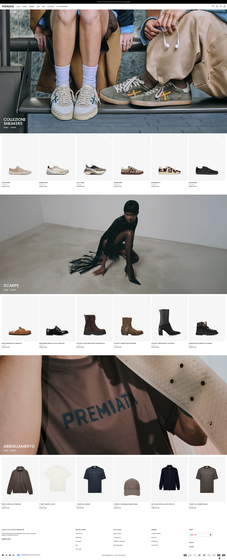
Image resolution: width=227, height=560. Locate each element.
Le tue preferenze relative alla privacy (30, 555)
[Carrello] (224, 6)
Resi (77, 545)
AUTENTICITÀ (154, 545)
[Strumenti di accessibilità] (219, 558)
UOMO (6, 127)
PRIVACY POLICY (118, 533)
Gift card (78, 549)
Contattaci (79, 533)
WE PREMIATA (154, 541)
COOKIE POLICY (117, 537)
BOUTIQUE (154, 537)
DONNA (13, 127)
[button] (37, 136)
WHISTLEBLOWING (118, 545)
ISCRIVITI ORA (6, 539)
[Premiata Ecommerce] (8, 6)
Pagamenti (78, 541)
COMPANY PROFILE (156, 533)
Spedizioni (78, 537)
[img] (3, 555)
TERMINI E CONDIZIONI (119, 541)
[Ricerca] (213, 6)
